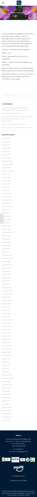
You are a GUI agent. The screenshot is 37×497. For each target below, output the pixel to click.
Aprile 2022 (5, 281)
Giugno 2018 (6, 394)
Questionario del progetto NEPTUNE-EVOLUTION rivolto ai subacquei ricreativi (15, 109)
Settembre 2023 (7, 232)
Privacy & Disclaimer (12, 495)
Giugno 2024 (6, 216)
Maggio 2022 (6, 278)
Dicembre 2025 (7, 161)
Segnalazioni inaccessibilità (18, 480)
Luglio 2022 (6, 271)
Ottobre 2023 (6, 229)
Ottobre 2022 (6, 261)
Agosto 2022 (6, 268)
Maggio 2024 (6, 219)
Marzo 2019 (5, 372)
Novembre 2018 (7, 378)
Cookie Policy (21, 495)
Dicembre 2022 (7, 255)
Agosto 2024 (6, 210)
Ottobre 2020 (6, 323)
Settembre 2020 (7, 326)
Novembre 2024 (7, 200)
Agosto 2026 (6, 138)
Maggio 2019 (6, 365)
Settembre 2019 (7, 355)
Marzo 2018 (6, 404)
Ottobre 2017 (6, 414)
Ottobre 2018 (6, 381)
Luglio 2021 (5, 307)
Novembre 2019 (7, 349)
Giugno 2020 (6, 336)
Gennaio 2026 (6, 158)
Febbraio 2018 (6, 407)
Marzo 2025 (6, 190)
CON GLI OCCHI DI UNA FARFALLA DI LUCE (17, 127)
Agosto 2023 (6, 235)
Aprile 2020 (5, 342)
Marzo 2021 (5, 316)
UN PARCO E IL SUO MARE (11, 113)
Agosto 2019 (6, 359)
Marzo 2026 (6, 155)
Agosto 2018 (6, 388)
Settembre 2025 (7, 171)
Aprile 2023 (5, 248)
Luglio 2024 (6, 213)
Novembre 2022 (7, 258)
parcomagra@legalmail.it (20, 451)
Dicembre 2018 (7, 375)
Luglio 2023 (6, 239)
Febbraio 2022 (6, 287)
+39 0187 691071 (19, 444)
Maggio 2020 (6, 339)
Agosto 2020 (6, 329)
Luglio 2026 (6, 142)
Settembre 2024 (7, 206)
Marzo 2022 (6, 284)
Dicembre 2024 (7, 197)
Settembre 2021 (7, 300)
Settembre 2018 (7, 384)
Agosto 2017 (6, 420)
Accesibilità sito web (18, 476)
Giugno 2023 (6, 242)
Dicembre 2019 (7, 346)
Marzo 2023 (6, 252)
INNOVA (28, 495)
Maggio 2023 (6, 245)
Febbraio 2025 (6, 193)
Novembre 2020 (7, 320)
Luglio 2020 (6, 333)
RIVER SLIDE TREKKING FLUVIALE (14, 124)
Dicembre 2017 (7, 410)
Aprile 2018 (5, 401)
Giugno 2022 (6, 274)
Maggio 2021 (6, 313)
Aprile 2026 (5, 151)
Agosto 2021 (6, 304)
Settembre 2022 (7, 265)
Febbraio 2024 (7, 226)
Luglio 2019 (5, 362)
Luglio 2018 (6, 391)
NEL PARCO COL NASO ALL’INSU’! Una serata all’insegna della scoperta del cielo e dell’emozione (17, 119)
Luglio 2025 (6, 177)
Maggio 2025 (6, 184)
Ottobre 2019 (6, 352)
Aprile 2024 (5, 223)
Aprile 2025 (5, 187)
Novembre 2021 (7, 294)
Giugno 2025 (6, 180)
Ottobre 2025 (6, 167)
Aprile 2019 (5, 368)
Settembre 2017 (7, 417)
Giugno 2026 (6, 145)
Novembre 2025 (7, 164)
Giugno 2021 (6, 310)
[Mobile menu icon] (3, 3)
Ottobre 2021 (6, 297)
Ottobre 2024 (6, 203)
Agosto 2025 (6, 174)
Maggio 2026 (6, 148)
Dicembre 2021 (7, 291)
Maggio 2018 (6, 397)
